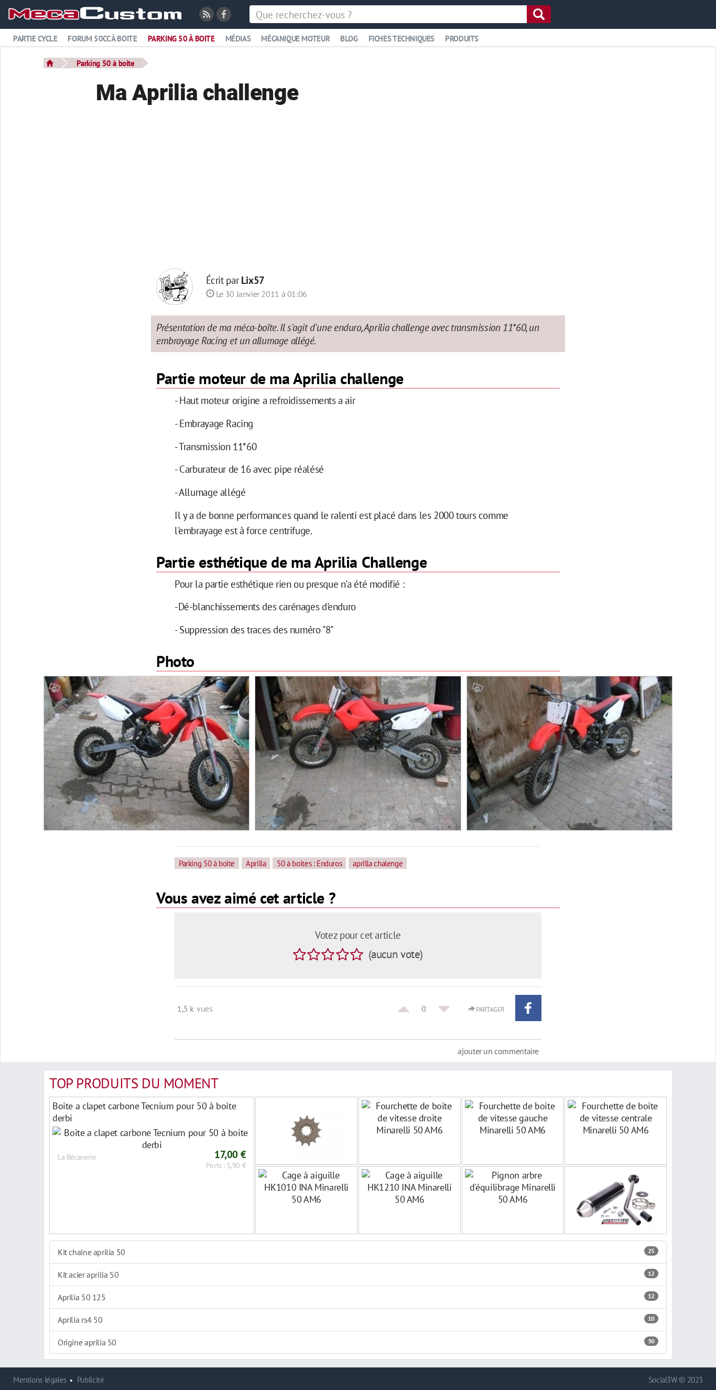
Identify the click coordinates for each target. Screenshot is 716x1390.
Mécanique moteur (295, 39)
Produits (462, 39)
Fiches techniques (401, 39)
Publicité (90, 1380)
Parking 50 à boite (181, 39)
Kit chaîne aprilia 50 (356, 1252)
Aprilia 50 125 (356, 1297)
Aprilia (256, 863)
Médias (238, 39)
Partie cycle (35, 39)
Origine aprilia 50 (356, 1342)
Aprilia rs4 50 (356, 1319)
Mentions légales (40, 1380)
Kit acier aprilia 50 (356, 1274)
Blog (348, 39)
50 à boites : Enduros (309, 863)
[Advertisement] (358, 189)
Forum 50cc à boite (102, 39)
